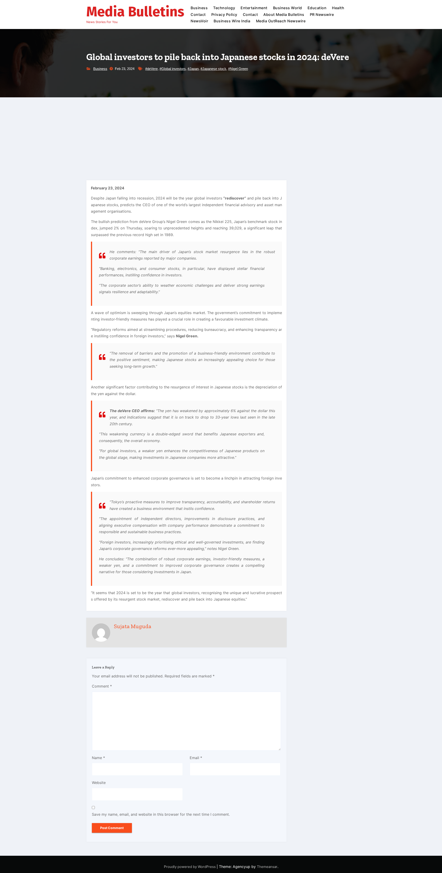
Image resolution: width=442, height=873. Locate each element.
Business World (287, 8)
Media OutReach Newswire (281, 21)
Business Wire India (232, 21)
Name (98, 757)
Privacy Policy (224, 14)
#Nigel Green (238, 69)
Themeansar (267, 866)
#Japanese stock (213, 69)
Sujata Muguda (132, 626)
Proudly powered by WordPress (190, 866)
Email (196, 757)
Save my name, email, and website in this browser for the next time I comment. (161, 814)
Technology (224, 8)
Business (199, 8)
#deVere (151, 69)
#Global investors (173, 69)
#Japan (193, 69)
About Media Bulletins (283, 14)
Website (99, 782)
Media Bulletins (135, 11)
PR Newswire (322, 14)
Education (317, 8)
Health (338, 8)
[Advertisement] (221, 132)
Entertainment (254, 8)
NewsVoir (199, 21)
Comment (102, 686)
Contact (198, 14)
